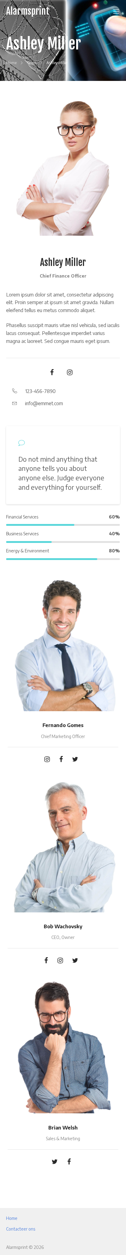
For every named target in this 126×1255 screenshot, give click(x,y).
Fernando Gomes (63, 725)
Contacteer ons (20, 1228)
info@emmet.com (44, 403)
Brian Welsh (63, 1128)
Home (11, 1218)
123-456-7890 (40, 391)
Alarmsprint (27, 11)
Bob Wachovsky (63, 926)
